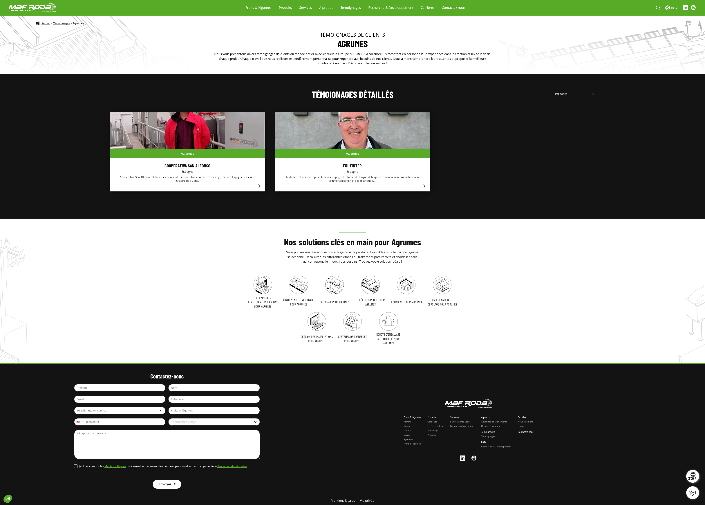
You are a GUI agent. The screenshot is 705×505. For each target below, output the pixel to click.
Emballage (432, 430)
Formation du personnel (462, 426)
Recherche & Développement (390, 7)
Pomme (407, 421)
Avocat (407, 426)
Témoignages (351, 7)
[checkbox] (161, 466)
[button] (79, 421)
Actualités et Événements (494, 421)
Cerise (407, 434)
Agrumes (408, 439)
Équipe (521, 426)
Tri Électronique (435, 426)
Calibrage (432, 421)
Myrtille (407, 430)
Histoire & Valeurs (490, 426)
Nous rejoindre (525, 421)
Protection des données (232, 466)
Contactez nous (454, 7)
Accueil (45, 23)
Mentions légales (115, 466)
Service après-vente (460, 421)
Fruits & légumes (258, 7)
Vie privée (367, 500)
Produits (285, 7)
